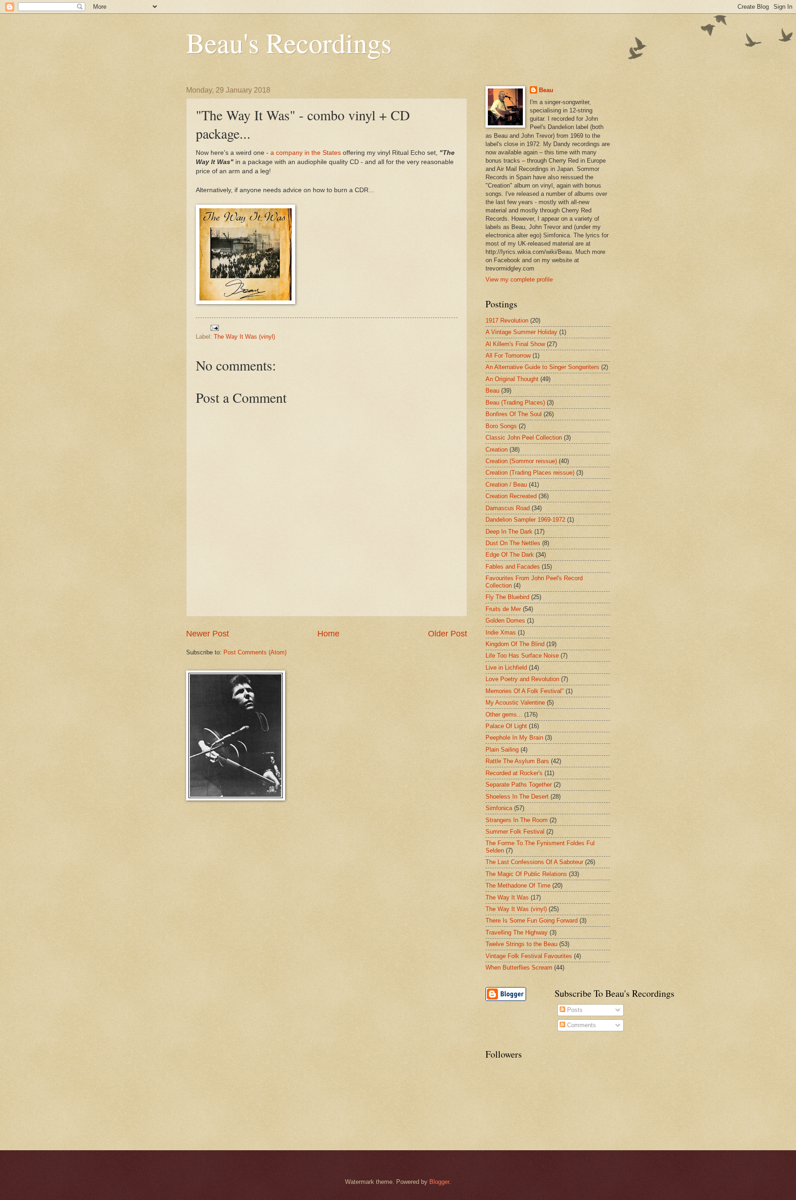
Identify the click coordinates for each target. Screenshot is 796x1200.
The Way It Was (507, 897)
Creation (497, 449)
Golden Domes (505, 620)
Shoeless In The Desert (517, 796)
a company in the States (305, 152)
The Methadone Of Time (518, 885)
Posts (574, 1009)
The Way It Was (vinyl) (244, 336)
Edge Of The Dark (510, 554)
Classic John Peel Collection (524, 437)
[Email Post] (214, 327)
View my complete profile (519, 279)
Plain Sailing (502, 749)
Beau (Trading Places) (515, 402)
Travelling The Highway (517, 932)
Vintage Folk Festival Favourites (529, 956)
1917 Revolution (507, 320)
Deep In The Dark (509, 531)
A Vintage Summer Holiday (521, 332)
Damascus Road (508, 508)
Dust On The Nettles (513, 543)
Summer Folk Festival (515, 831)
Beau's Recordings (289, 42)
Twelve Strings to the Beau (521, 944)
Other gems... (504, 714)
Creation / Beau (506, 484)
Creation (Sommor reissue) (521, 461)
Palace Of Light (506, 726)
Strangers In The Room (517, 820)
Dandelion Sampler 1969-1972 (525, 519)
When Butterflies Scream (519, 967)
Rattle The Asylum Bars (517, 761)
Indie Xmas (501, 632)
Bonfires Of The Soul (514, 414)
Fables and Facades (513, 566)
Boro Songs (501, 426)
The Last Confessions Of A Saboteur (534, 862)
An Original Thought (512, 379)
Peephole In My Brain (514, 737)
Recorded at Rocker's (514, 773)
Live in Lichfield (506, 667)
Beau (546, 90)
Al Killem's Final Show (515, 344)
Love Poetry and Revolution (522, 679)
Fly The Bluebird (507, 597)
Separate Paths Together (519, 784)
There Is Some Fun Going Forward (532, 920)
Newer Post (207, 633)
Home (328, 633)
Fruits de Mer (503, 609)
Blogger (439, 1181)
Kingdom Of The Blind (515, 644)
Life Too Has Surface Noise (522, 655)
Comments (580, 1025)
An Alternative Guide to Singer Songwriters (542, 367)
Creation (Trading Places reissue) (530, 472)
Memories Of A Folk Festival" (525, 691)
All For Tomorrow (508, 355)
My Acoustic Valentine (515, 702)
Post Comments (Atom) (255, 652)
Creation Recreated (511, 496)
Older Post (447, 633)
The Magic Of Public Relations (526, 874)
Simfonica (499, 808)
